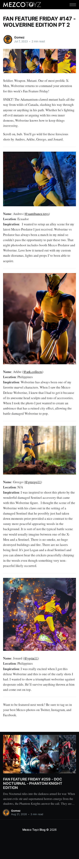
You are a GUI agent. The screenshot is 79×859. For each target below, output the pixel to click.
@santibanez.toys (37, 213)
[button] (73, 5)
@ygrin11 (31, 658)
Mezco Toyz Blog (33, 829)
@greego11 (33, 482)
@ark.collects (32, 371)
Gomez (19, 37)
